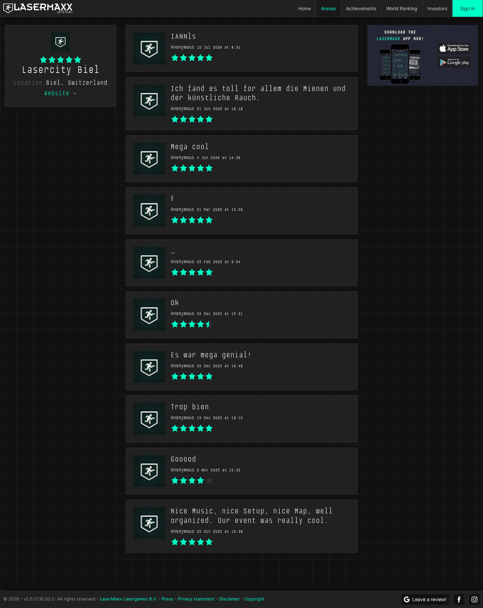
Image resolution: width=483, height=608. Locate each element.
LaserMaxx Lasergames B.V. (128, 598)
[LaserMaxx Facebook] (459, 599)
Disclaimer (229, 598)
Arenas (328, 8)
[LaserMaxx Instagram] (474, 599)
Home (304, 8)
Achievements (361, 8)
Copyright (254, 598)
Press (167, 598)
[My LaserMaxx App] (422, 55)
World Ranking (401, 8)
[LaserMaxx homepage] (38, 8)
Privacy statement (196, 598)
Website (56, 93)
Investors (437, 8)
